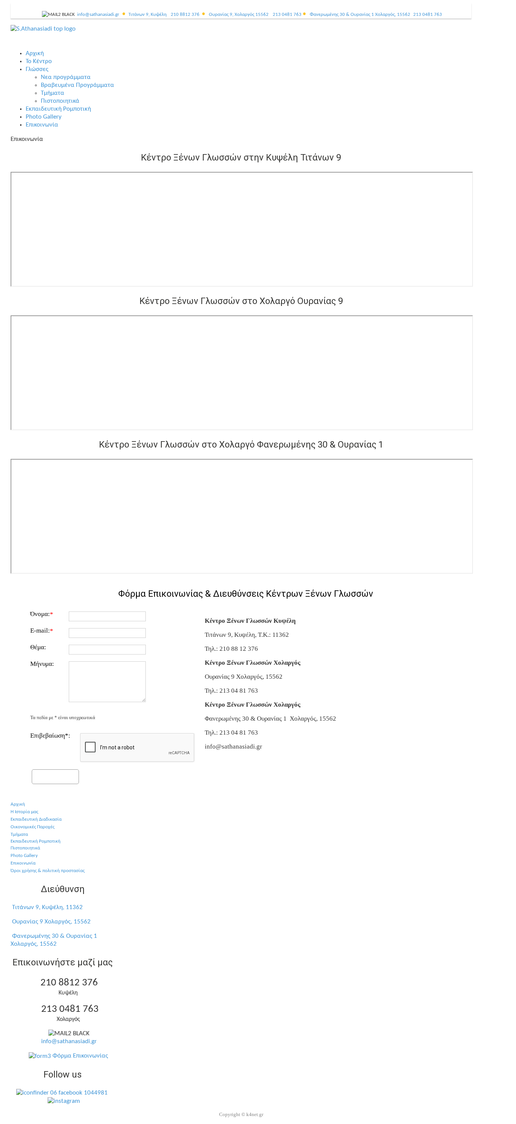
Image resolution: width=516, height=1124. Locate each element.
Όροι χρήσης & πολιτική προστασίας (48, 870)
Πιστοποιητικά (25, 848)
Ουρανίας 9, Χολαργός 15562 (239, 14)
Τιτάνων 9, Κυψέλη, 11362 (47, 907)
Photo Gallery (24, 855)
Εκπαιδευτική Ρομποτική (35, 841)
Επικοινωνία (23, 863)
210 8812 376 (185, 14)
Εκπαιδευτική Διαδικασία (36, 819)
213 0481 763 (287, 14)
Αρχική (18, 804)
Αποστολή (55, 776)
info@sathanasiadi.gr (98, 14)
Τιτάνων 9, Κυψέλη (147, 14)
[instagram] (62, 1101)
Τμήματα (19, 834)
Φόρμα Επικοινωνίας (79, 1056)
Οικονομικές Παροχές (32, 826)
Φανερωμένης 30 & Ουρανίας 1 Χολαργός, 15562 (360, 14)
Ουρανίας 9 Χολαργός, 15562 (51, 922)
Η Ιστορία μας (24, 811)
